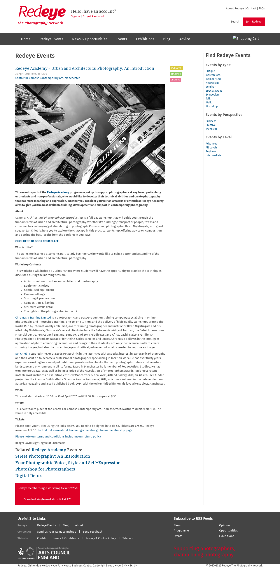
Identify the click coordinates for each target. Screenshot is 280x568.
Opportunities (228, 530)
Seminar (211, 87)
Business (211, 121)
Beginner (176, 74)
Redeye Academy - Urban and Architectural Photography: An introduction (84, 68)
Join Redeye (253, 21)
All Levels (211, 147)
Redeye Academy (58, 192)
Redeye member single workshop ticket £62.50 (47, 488)
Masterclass (213, 75)
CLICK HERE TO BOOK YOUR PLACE (37, 241)
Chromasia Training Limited (33, 317)
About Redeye (235, 8)
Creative (175, 80)
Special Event (214, 91)
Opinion (224, 525)
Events (121, 39)
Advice (184, 39)
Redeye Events (51, 39)
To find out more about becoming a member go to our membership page (85, 430)
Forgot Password (93, 16)
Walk (209, 102)
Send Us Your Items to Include (56, 531)
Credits (41, 538)
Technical (211, 129)
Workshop (176, 68)
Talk (208, 99)
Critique (210, 71)
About (79, 525)
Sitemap (127, 538)
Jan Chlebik (23, 353)
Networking (212, 83)
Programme (181, 530)
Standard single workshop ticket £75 (47, 499)
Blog (166, 39)
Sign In (75, 16)
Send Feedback (92, 531)
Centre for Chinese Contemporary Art (39, 78)
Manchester (72, 78)
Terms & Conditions (66, 538)
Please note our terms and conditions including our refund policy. (58, 436)
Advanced (211, 144)
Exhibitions (145, 39)
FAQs (262, 8)
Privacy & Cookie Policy (101, 538)
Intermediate (213, 155)
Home (25, 39)
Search (235, 21)
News (177, 525)
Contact (251, 8)
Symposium (212, 95)
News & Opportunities (89, 39)
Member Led (213, 79)
